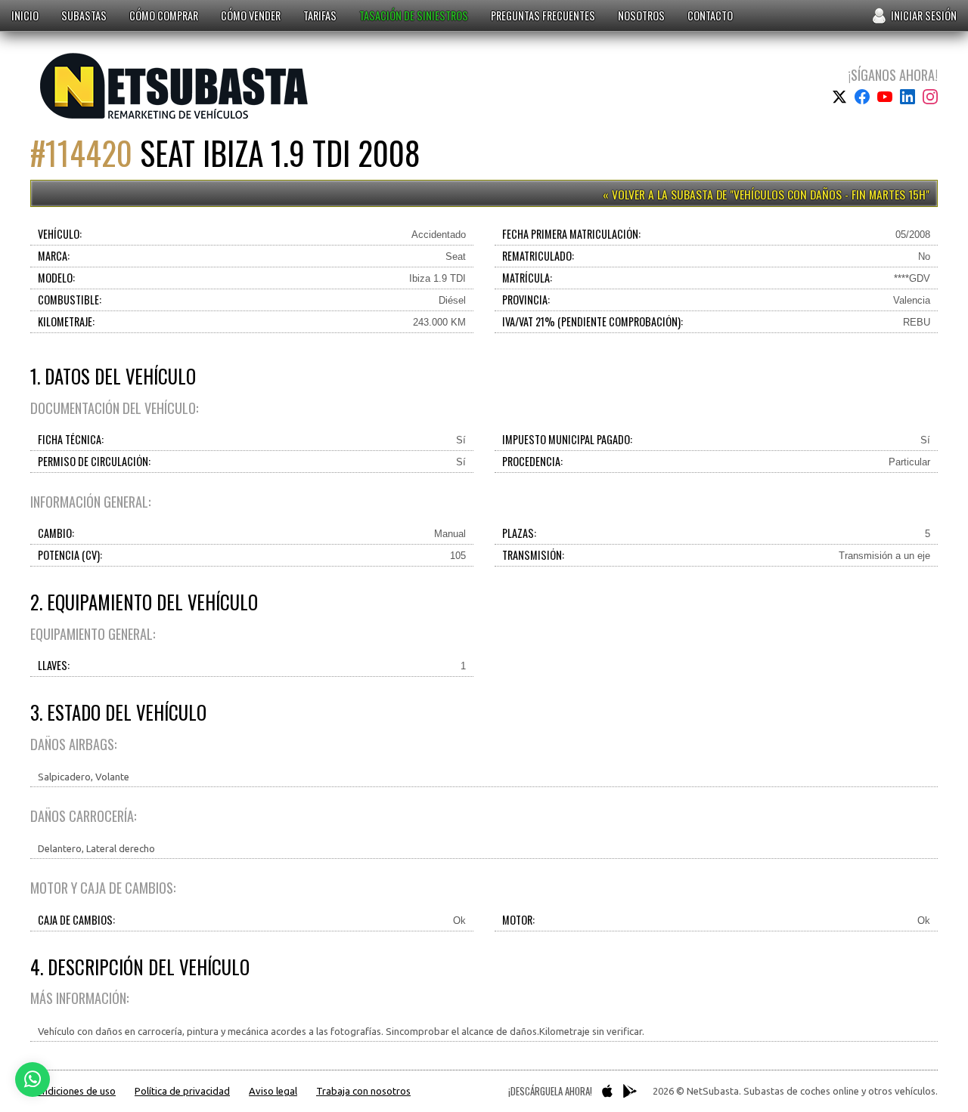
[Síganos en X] (839, 96)
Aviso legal (273, 1091)
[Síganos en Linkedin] (907, 96)
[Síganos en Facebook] (862, 96)
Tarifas (320, 15)
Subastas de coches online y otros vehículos (174, 86)
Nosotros (641, 15)
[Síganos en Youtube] (884, 96)
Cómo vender (251, 15)
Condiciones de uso (73, 1091)
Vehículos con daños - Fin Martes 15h (830, 194)
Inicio (25, 15)
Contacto (710, 15)
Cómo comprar (163, 15)
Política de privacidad (182, 1091)
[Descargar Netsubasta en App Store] (607, 1090)
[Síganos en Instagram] (930, 96)
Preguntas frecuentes (543, 15)
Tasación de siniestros (413, 15)
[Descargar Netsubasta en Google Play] (630, 1090)
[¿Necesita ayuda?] (32, 1079)
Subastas (84, 15)
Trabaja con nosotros (363, 1091)
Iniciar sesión (924, 15)
